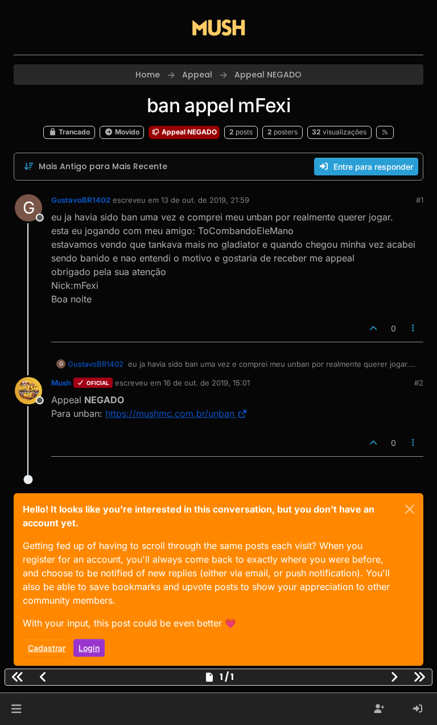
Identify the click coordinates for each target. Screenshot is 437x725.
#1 (419, 199)
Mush (61, 382)
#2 (418, 382)
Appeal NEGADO (188, 132)
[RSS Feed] (385, 132)
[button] (16, 709)
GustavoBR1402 (80, 199)
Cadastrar (46, 648)
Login (89, 648)
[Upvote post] (373, 328)
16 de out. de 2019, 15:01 (206, 382)
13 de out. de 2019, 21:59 (205, 199)
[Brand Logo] (218, 27)
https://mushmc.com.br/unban (169, 413)
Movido (126, 132)
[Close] (409, 509)
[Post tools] (413, 328)
